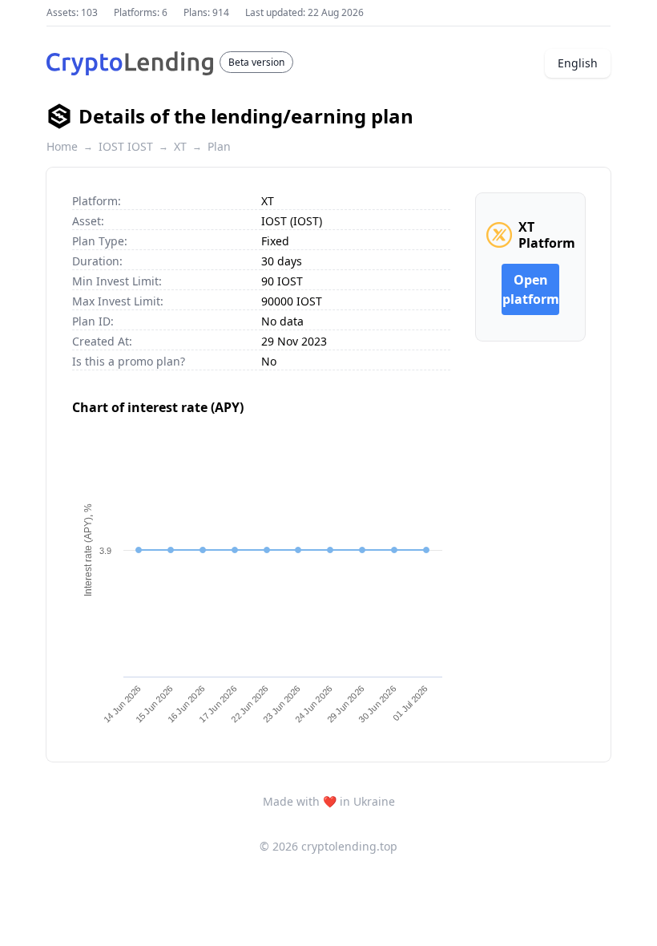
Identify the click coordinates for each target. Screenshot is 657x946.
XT (180, 146)
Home (62, 146)
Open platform (530, 289)
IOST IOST (126, 146)
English (578, 63)
